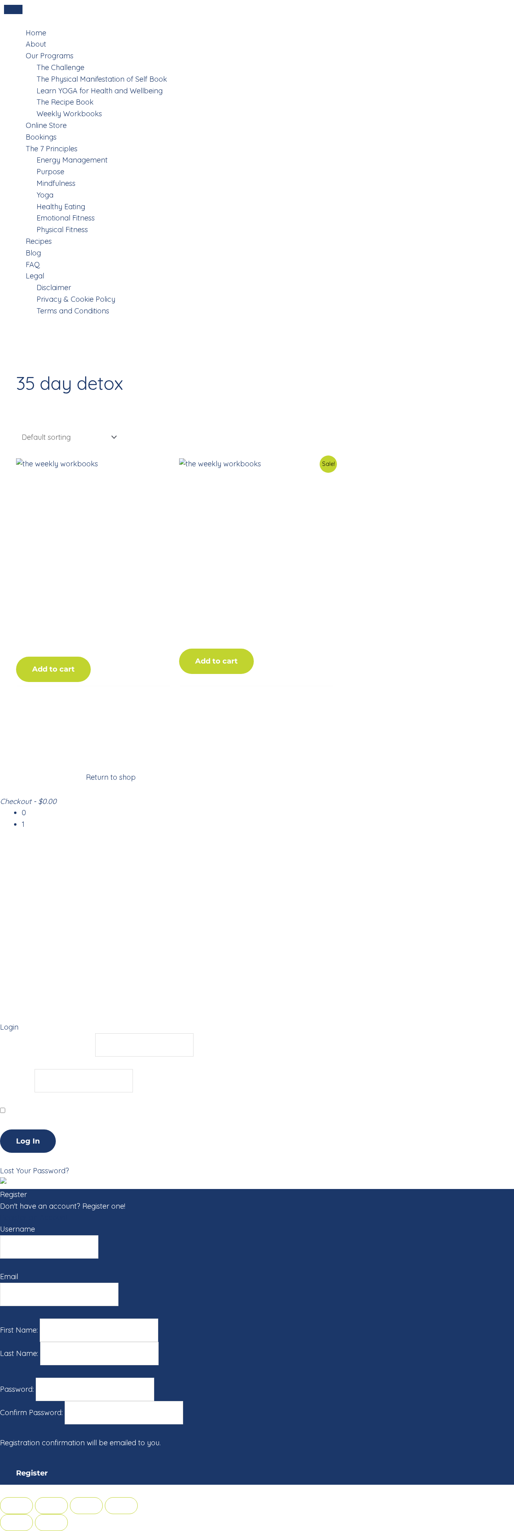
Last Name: (20, 1353)
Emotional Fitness (66, 218)
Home (36, 32)
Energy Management (72, 160)
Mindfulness (56, 183)
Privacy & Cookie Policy (76, 299)
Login (13, 9)
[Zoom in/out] (121, 1505)
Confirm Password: (32, 1412)
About (36, 44)
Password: (18, 1389)
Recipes (39, 241)
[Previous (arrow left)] (16, 1522)
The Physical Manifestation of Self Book (102, 79)
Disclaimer (54, 287)
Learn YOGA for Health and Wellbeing (100, 90)
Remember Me (31, 1110)
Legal (35, 275)
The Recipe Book (65, 102)
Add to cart (53, 669)
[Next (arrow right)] (51, 1522)
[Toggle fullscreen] (86, 1505)
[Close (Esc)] (16, 1505)
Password (16, 1080)
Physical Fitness (62, 229)
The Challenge (60, 67)
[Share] (51, 1505)
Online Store (46, 125)
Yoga (45, 195)
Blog (33, 253)
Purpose (50, 171)
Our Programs (49, 55)
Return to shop (111, 777)
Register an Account (34, 1217)
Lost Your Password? (34, 1170)
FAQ (33, 264)
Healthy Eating (61, 206)
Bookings (41, 137)
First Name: (20, 1330)
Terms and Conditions (73, 310)
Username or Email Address (46, 1044)
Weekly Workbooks (69, 113)
